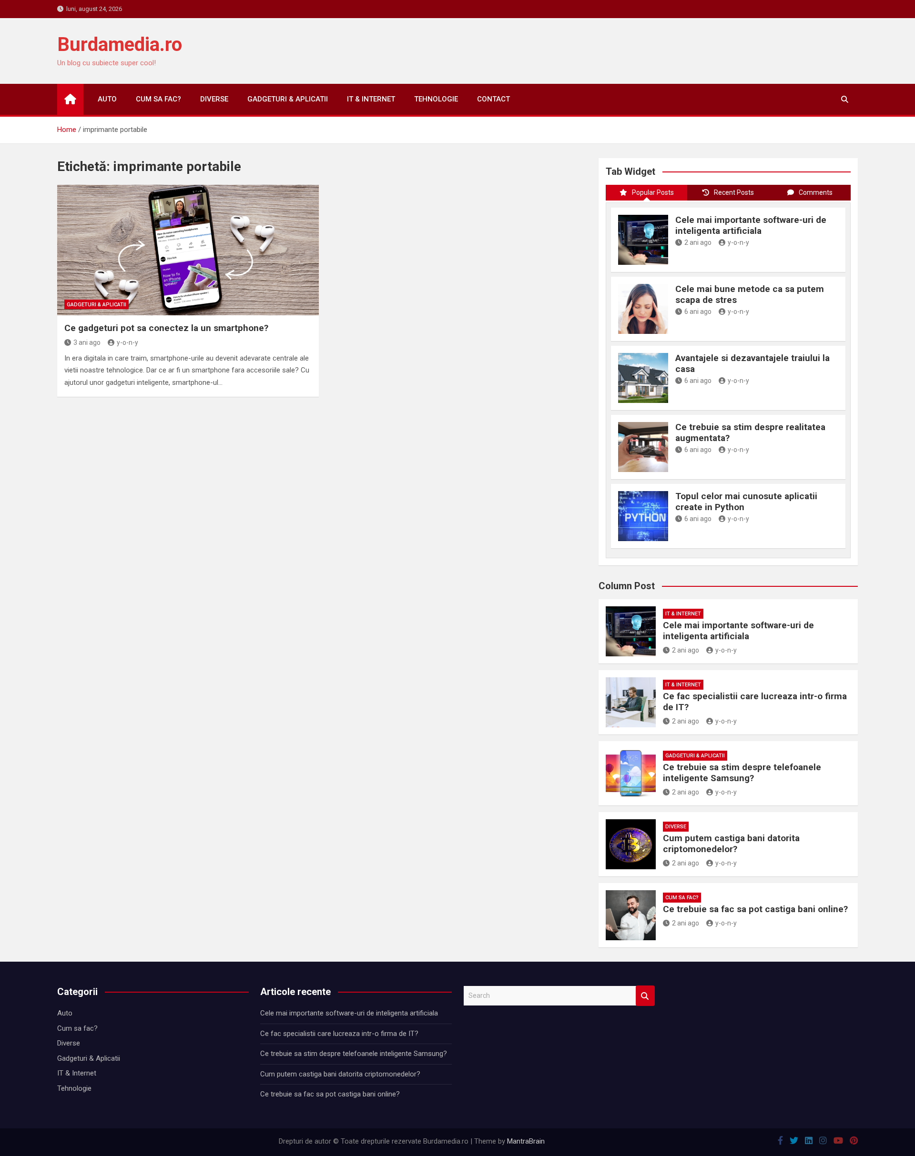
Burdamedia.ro (119, 44)
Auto (107, 99)
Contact (493, 99)
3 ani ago (87, 342)
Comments (816, 192)
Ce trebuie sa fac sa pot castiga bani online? (755, 909)
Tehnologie (436, 99)
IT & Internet (371, 99)
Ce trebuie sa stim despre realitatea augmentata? (750, 432)
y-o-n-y (127, 342)
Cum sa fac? (158, 99)
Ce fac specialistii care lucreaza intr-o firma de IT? (755, 702)
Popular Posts (653, 192)
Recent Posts (734, 192)
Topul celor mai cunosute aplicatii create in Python (746, 502)
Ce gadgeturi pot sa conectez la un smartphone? (166, 327)
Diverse (214, 99)
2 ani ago (698, 242)
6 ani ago (698, 311)
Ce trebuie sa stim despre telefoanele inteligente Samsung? (742, 773)
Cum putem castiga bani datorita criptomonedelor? (731, 843)
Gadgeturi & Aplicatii (287, 99)
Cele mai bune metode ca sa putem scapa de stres (749, 294)
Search (645, 995)
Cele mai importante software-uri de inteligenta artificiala (750, 225)
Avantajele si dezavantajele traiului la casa (752, 363)
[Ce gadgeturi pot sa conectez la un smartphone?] (188, 250)
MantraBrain (526, 1141)
